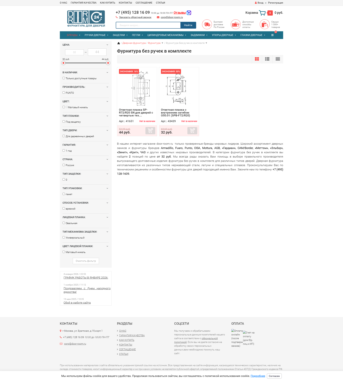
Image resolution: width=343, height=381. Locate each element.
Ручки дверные (95, 35)
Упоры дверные (222, 35)
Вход (260, 2)
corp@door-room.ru (172, 17)
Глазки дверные (251, 35)
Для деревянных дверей (80, 136)
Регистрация (275, 2)
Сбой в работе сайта (77, 302)
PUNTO (70, 92)
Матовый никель (76, 252)
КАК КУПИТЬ (107, 2)
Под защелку (73, 121)
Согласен (274, 376)
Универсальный (75, 237)
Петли (136, 35)
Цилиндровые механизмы (165, 35)
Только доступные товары (81, 78)
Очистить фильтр (86, 260)
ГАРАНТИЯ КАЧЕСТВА (83, 2)
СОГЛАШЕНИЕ (144, 2)
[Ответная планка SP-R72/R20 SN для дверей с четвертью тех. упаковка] (137, 88)
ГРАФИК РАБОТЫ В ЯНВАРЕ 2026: (86, 277)
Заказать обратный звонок (135, 17)
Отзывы (180, 12)
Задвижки (198, 35)
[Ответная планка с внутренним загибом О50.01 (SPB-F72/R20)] (179, 88)
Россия (70, 165)
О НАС (63, 2)
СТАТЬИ (160, 2)
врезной (70, 208)
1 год (69, 150)
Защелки (119, 35)
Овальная (71, 223)
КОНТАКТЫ (125, 2)
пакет (69, 194)
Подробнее (258, 376)
